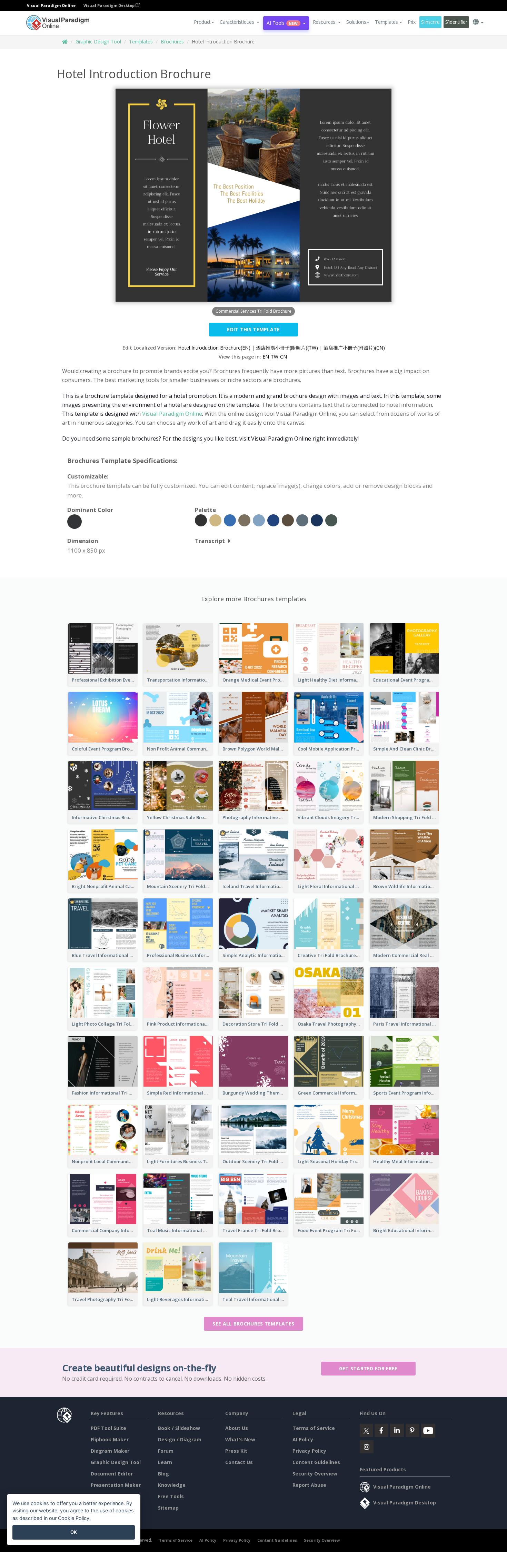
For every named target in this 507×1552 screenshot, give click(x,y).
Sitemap (168, 1507)
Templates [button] (386, 22)
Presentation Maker (116, 1485)
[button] (239, 22)
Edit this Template (253, 329)
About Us (236, 1428)
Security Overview (314, 1473)
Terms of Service (313, 1428)
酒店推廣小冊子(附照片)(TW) (287, 347)
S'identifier (456, 22)
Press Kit (236, 1451)
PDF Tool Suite (108, 1428)
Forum (165, 1451)
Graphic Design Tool (98, 41)
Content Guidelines (316, 1462)
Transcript (210, 541)
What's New (240, 1439)
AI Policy (302, 1439)
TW (274, 356)
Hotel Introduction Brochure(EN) (214, 347)
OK (73, 1532)
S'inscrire (430, 22)
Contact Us (239, 1462)
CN (283, 356)
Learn (165, 1462)
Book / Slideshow (179, 1428)
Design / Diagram (179, 1439)
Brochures (172, 41)
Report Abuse (309, 1485)
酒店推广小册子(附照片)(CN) (354, 347)
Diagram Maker (110, 1451)
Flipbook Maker (110, 1439)
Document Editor (112, 1473)
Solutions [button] (356, 22)
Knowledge (172, 1485)
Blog (163, 1473)
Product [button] (202, 22)
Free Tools (171, 1496)
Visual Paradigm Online (172, 413)
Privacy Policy (309, 1451)
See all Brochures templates (253, 1323)
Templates (141, 41)
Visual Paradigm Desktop (109, 5)
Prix (412, 22)
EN (265, 356)
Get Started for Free (368, 1368)
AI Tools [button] (282, 23)
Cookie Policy (73, 1518)
